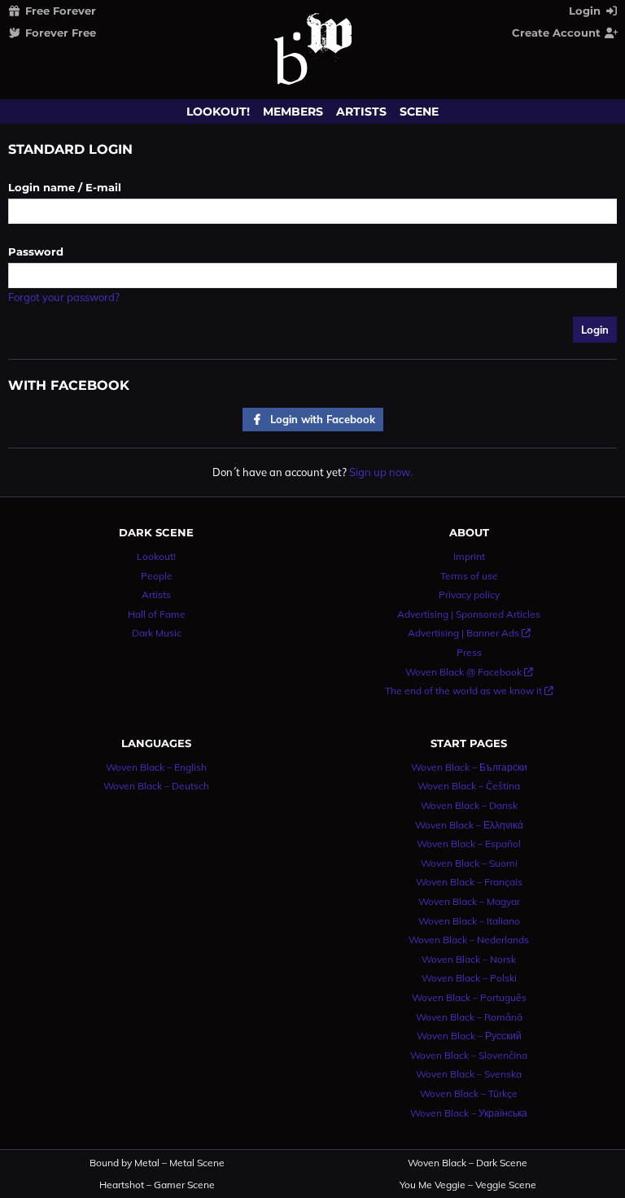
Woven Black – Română (469, 1017)
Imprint (469, 556)
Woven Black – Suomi (469, 863)
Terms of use (469, 576)
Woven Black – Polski (469, 978)
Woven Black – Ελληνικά (469, 825)
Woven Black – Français (469, 882)
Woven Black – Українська (468, 1113)
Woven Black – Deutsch (156, 786)
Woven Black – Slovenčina (468, 1055)
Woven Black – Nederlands (469, 939)
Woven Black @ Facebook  (469, 672)
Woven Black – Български (469, 767)
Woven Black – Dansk (469, 805)
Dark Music (156, 633)
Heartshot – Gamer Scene (157, 1185)
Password (35, 251)
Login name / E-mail (64, 187)
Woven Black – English (156, 767)
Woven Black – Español (469, 843)
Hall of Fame (157, 614)
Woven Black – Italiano (469, 921)
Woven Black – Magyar (469, 901)
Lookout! (218, 111)
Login (586, 10)
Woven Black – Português (469, 997)
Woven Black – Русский (469, 1036)
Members (293, 111)
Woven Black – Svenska (469, 1074)
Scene (419, 111)
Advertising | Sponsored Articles (468, 614)
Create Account (558, 32)
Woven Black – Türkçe (469, 1093)
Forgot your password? (64, 297)
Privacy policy (469, 594)
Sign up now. (381, 472)
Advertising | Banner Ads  (469, 633)
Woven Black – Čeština (468, 786)
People (157, 576)
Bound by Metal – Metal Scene (157, 1163)
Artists (361, 111)
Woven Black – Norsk (469, 959)
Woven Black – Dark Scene (467, 1163)
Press (469, 652)
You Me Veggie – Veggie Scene (468, 1185)
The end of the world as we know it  (469, 690)
